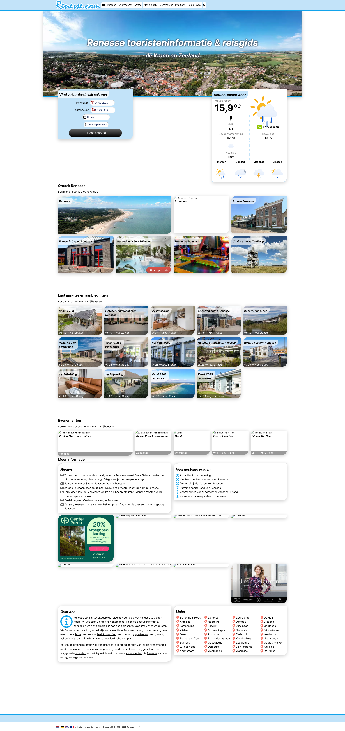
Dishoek (241, 621)
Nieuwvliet (242, 629)
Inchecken (82, 102)
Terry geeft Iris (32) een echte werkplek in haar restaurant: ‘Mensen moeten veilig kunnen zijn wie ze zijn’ (113, 493)
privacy (99, 727)
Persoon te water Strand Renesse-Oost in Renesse (94, 483)
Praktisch (180, 5)
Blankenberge (244, 646)
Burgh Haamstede (219, 638)
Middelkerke (271, 629)
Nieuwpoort (271, 638)
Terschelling (187, 625)
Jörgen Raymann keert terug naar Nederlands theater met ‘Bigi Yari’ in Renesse (111, 487)
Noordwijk (214, 621)
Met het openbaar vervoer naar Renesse (204, 479)
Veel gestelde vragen (193, 469)
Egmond (185, 642)
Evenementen (166, 5)
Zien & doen (150, 5)
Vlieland (184, 629)
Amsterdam (187, 650)
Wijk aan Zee (187, 646)
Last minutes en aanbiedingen (83, 295)
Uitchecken (82, 109)
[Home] (103, 5)
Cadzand (241, 634)
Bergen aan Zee (189, 638)
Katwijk (212, 625)
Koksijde (269, 646)
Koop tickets (161, 270)
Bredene (269, 621)
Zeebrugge (242, 642)
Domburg (213, 646)
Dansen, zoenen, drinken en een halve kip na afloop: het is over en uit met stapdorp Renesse (114, 506)
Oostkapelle (215, 642)
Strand (138, 5)
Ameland (185, 621)
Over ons (67, 612)
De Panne (269, 650)
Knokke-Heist (244, 638)
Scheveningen (216, 629)
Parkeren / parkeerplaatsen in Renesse (203, 495)
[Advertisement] (172, 111)
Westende (270, 634)
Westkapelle (215, 650)
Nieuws (66, 469)
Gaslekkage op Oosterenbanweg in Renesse (91, 500)
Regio (191, 5)
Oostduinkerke (273, 642)
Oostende (270, 625)
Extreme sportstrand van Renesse (200, 487)
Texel (183, 634)
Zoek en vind (97, 132)
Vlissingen (242, 625)
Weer (198, 5)
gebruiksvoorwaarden (84, 727)
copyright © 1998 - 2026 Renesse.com (121, 727)
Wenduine (242, 650)
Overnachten (125, 5)
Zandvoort (214, 617)
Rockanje (213, 634)
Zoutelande (242, 617)
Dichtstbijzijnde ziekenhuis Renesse (201, 483)
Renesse (111, 5)
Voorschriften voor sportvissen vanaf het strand (209, 491)
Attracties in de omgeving (195, 475)
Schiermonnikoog (190, 617)
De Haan (269, 617)
